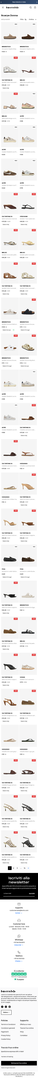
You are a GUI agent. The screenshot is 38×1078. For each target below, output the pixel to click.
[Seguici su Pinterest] (9, 1007)
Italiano (5, 1012)
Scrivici (17, 913)
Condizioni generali (8, 1028)
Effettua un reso (25, 1024)
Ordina (31, 19)
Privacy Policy (5, 1035)
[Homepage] (12, 7)
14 (24, 868)
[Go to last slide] (1, 2)
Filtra (22, 19)
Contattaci (23, 1035)
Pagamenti (5, 1032)
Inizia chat (17, 945)
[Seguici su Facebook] (2, 1007)
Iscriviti (32, 893)
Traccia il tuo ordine (27, 1028)
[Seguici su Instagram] (6, 1007)
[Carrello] (35, 7)
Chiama (18, 961)
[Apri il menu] (3, 7)
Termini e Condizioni (8, 1024)
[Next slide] (37, 2)
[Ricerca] (30, 7)
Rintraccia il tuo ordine (19, 1063)
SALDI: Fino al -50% (19, 2)
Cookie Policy (5, 1039)
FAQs (22, 1032)
